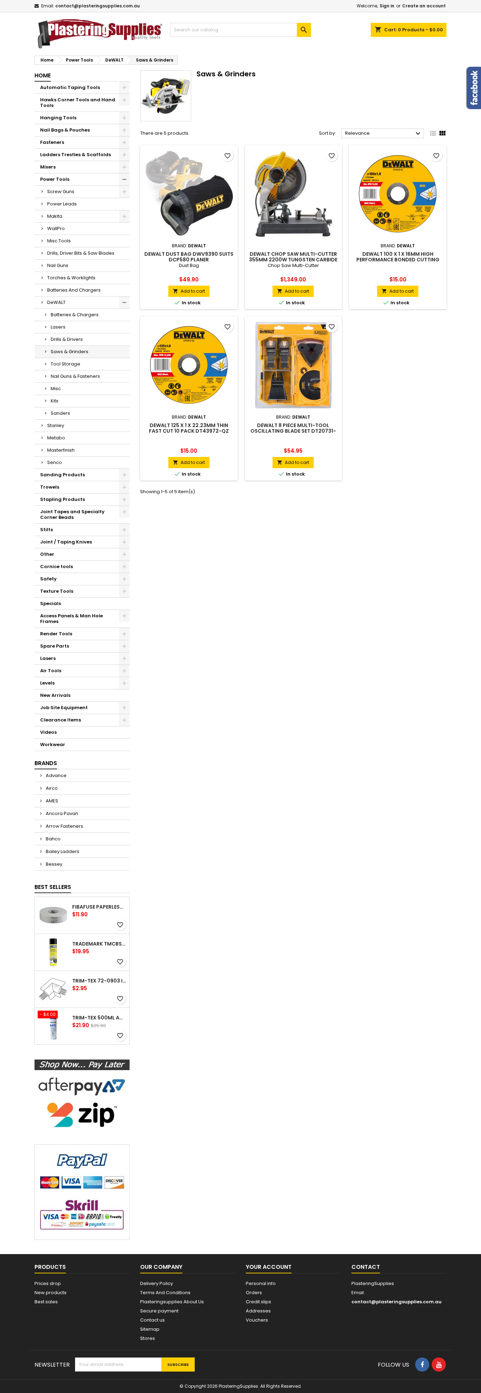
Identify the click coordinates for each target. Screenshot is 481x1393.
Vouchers (257, 1320)
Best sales (46, 1301)
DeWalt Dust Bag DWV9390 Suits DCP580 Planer (188, 256)
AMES (51, 800)
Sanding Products (62, 474)
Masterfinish (61, 450)
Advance (56, 775)
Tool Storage (65, 364)
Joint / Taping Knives (66, 542)
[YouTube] (439, 1364)
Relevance (383, 133)
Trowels (49, 487)
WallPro (56, 228)
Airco (51, 788)
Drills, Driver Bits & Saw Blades (80, 253)
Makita (54, 216)
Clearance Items (60, 720)
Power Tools (54, 179)
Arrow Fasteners (64, 826)
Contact (365, 1267)
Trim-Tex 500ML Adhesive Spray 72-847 (99, 1017)
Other (47, 554)
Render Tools (56, 633)
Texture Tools (56, 591)
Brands (46, 763)
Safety (48, 578)
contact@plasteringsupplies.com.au (97, 6)
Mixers (48, 167)
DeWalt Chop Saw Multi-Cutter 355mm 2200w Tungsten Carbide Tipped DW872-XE (293, 259)
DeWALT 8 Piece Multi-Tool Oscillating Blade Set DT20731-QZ (293, 431)
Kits (54, 400)
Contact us (152, 1320)
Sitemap (150, 1329)
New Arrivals (55, 695)
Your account (269, 1267)
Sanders (60, 413)
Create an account (424, 6)
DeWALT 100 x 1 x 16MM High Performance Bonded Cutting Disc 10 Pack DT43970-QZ (397, 259)
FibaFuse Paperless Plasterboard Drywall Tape (99, 907)
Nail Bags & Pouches (65, 130)
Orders (254, 1292)
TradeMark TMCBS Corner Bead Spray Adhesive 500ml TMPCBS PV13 (99, 944)
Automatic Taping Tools (70, 87)
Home (43, 75)
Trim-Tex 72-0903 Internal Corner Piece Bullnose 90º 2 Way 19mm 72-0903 (99, 981)
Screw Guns (60, 191)
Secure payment (159, 1311)
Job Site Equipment (64, 707)
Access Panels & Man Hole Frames (71, 618)
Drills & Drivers (67, 339)
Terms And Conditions (165, 1292)
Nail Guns (57, 265)
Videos (48, 732)
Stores (147, 1338)
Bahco (53, 838)
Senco (54, 462)
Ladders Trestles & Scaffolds (75, 154)
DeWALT (56, 302)
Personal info (261, 1283)
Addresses (258, 1311)
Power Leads (62, 204)
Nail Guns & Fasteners (75, 376)
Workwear (52, 744)
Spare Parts (54, 646)
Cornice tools (56, 566)
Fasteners (52, 142)
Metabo (56, 437)
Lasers (58, 327)
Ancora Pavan (61, 813)
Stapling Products (62, 499)
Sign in (387, 6)
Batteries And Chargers (74, 290)
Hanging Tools (58, 117)
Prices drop (48, 1283)
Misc (56, 388)
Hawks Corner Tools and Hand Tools (77, 102)
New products (51, 1292)
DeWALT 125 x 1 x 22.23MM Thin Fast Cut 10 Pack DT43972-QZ (189, 428)
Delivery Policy (156, 1283)
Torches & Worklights (71, 277)
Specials (50, 603)
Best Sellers (53, 887)
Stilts (46, 529)
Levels (47, 683)
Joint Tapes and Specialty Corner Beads (72, 514)
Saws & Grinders (69, 351)
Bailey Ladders (62, 851)
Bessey (53, 864)
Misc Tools (59, 240)
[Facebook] (422, 1364)
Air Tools (50, 670)
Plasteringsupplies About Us (172, 1301)
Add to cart (189, 291)
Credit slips (258, 1301)
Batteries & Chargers (75, 314)
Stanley (55, 425)
